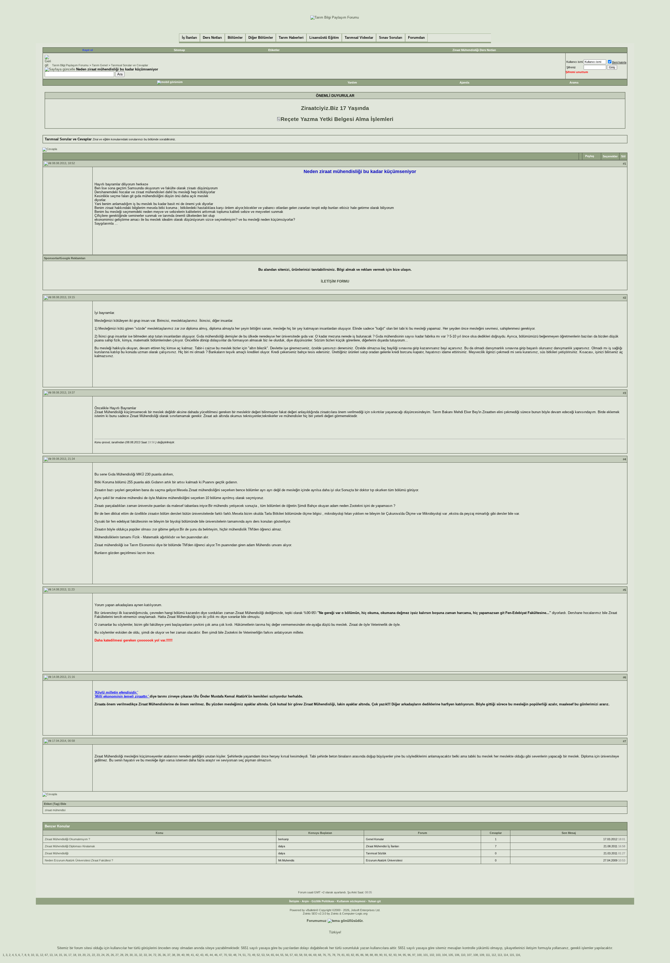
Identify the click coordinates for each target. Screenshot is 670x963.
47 (220, 954)
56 (286, 954)
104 (444, 954)
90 (380, 954)
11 (37, 954)
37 (168, 954)
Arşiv (305, 901)
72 (154, 954)
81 (343, 954)
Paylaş (589, 156)
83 (347, 954)
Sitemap (179, 50)
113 (500, 954)
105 (450, 954)
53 (263, 954)
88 (371, 954)
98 (366, 954)
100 (419, 954)
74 (239, 954)
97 (413, 954)
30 (131, 954)
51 (244, 954)
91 (385, 954)
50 (230, 954)
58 (300, 954)
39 (178, 954)
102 (431, 954)
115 (512, 954)
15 (60, 954)
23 (98, 954)
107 (469, 954)
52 (258, 954)
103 (438, 954)
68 (319, 954)
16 (65, 954)
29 (126, 954)
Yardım (352, 82)
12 (41, 954)
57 (291, 954)
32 (140, 954)
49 (253, 954)
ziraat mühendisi (55, 810)
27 (117, 954)
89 (376, 954)
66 (310, 954)
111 (488, 954)
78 (333, 954)
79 (338, 954)
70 (225, 954)
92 (390, 954)
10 (32, 954)
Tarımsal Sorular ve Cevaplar (129, 65)
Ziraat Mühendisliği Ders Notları (474, 50)
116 (518, 954)
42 (197, 954)
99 (187, 954)
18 (74, 954)
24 (102, 954)
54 (267, 954)
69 (314, 954)
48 (234, 954)
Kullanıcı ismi (574, 61)
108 (475, 954)
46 (215, 954)
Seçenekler (610, 156)
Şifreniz (571, 67)
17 (69, 954)
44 (211, 954)
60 (296, 954)
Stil (623, 156)
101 (425, 954)
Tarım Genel (100, 65)
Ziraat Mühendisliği (56, 853)
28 (121, 954)
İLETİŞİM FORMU (335, 281)
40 (183, 954)
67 (46, 954)
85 (357, 954)
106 (457, 954)
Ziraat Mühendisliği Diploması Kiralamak (70, 846)
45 (206, 954)
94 (399, 954)
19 (79, 954)
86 (362, 954)
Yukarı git (374, 901)
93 (395, 954)
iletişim (531, 948)
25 (107, 954)
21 (88, 954)
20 (84, 954)
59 (305, 954)
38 (173, 954)
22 (93, 954)
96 (409, 954)
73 (248, 954)
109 (481, 954)
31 (135, 954)
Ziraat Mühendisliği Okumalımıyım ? (67, 839)
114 (506, 954)
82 (352, 954)
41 (192, 954)
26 (112, 954)
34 (150, 954)
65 (272, 954)
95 (404, 954)
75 (329, 954)
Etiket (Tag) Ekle (55, 803)
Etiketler (274, 50)
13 (51, 954)
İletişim (294, 901)
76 (324, 954)
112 (494, 954)
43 (201, 954)
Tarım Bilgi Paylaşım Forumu (70, 65)
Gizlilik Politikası (322, 901)
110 (463, 954)
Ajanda (464, 82)
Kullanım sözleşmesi (351, 901)
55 (281, 954)
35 (159, 954)
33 (145, 954)
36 (164, 954)
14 (55, 954)
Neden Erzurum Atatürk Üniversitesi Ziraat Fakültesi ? (79, 860)
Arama (574, 82)
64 (277, 954)
